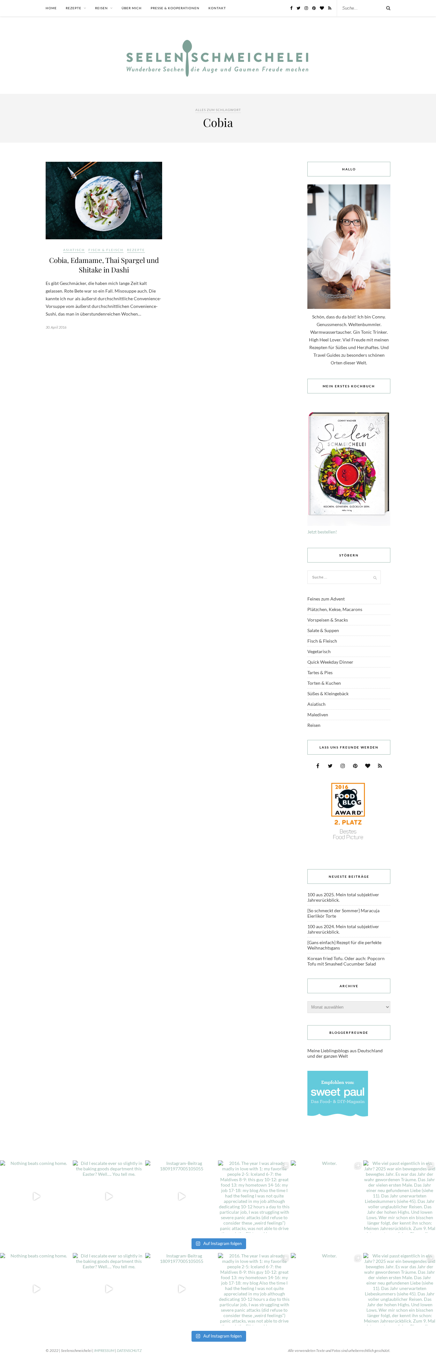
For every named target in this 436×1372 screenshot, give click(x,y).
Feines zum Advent (326, 598)
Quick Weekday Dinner (330, 662)
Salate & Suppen (323, 630)
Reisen (101, 8)
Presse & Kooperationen (175, 8)
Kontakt (217, 8)
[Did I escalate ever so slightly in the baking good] (109, 1196)
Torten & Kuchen (324, 683)
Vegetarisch (319, 651)
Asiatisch (74, 250)
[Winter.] (327, 1196)
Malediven (317, 714)
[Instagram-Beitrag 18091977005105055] (181, 1196)
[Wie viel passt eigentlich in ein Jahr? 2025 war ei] (399, 1196)
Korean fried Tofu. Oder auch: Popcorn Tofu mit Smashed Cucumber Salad (346, 961)
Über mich (132, 8)
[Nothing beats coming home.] (36, 1196)
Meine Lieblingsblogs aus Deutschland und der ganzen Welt (345, 1053)
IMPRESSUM (104, 1350)
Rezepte (73, 8)
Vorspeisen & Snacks (327, 620)
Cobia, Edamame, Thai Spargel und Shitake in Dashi (104, 264)
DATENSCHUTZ (129, 1350)
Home (51, 8)
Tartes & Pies (320, 672)
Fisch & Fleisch (106, 250)
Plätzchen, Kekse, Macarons (334, 609)
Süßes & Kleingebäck (328, 693)
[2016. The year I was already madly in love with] (254, 1196)
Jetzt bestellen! (322, 531)
